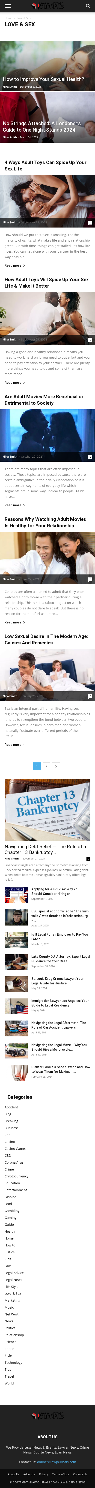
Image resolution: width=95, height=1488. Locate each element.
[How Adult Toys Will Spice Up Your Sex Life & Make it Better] (47, 318)
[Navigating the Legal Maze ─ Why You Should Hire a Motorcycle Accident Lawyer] (16, 1050)
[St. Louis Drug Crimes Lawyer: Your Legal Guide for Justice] (16, 984)
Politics (10, 1328)
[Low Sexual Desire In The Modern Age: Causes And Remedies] (47, 675)
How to (10, 1245)
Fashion (11, 1197)
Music (9, 1307)
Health (10, 1231)
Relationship (14, 1335)
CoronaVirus (14, 1162)
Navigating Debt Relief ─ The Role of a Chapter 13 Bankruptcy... (45, 849)
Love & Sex (13, 1293)
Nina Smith (10, 86)
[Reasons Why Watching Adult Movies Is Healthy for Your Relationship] (47, 558)
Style (8, 1355)
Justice (10, 1252)
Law (8, 1266)
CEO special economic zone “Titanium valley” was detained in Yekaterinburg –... (60, 915)
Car (64, 33)
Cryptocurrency (16, 1176)
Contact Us (80, 1474)
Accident (11, 33)
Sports (10, 1349)
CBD (8, 1155)
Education (12, 1183)
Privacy (43, 1474)
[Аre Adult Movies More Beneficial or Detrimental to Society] (47, 435)
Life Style (11, 1286)
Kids (8, 1259)
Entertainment (16, 1190)
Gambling (12, 1210)
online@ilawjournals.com (56, 1462)
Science (10, 1342)
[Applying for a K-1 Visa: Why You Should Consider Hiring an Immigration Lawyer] (16, 895)
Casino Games (16, 1148)
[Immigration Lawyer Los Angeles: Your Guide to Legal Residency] (16, 1006)
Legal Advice (14, 1273)
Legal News (13, 1279)
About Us (14, 1474)
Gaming (11, 1217)
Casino (75, 33)
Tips (8, 1369)
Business (52, 33)
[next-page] (56, 766)
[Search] (88, 6)
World (9, 1383)
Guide (9, 1224)
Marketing (12, 1300)
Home (8, 18)
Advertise (29, 1474)
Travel (9, 1376)
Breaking (37, 33)
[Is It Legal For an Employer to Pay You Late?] (16, 940)
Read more (13, 265)
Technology (13, 1362)
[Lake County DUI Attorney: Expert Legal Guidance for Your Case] (16, 962)
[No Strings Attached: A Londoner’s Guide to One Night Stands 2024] (47, 133)
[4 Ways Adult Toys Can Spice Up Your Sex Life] (47, 201)
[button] (7, 6)
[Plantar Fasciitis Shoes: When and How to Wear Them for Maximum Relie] (16, 1073)
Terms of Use (60, 1474)
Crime (9, 1169)
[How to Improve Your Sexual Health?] (47, 82)
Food (8, 1204)
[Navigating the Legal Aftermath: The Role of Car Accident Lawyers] (16, 1028)
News (9, 1321)
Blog (24, 33)
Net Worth (13, 1314)
